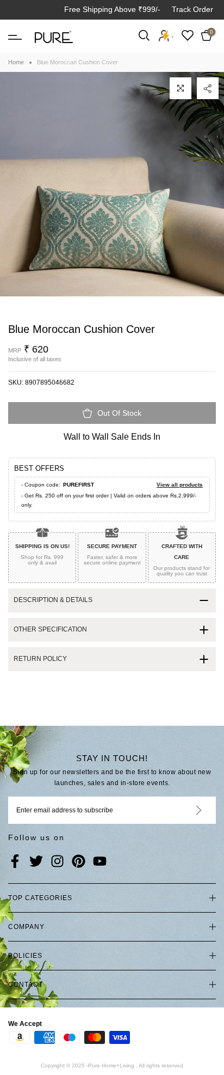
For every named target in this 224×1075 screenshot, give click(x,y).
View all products (180, 485)
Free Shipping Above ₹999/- (112, 9)
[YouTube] (100, 862)
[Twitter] (36, 862)
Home (16, 62)
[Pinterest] (78, 862)
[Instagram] (57, 862)
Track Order (192, 9)
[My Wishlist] (188, 35)
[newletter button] (185, 810)
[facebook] (15, 862)
